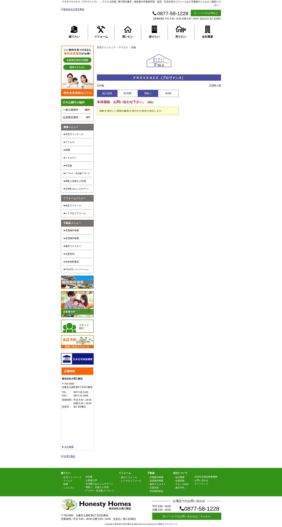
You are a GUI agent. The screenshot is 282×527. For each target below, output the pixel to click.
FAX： (65, 395)
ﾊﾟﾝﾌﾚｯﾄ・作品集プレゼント (100, 490)
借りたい (154, 36)
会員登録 (179, 480)
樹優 (67, 150)
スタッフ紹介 (182, 484)
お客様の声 (91, 480)
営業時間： (67, 400)
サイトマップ (201, 483)
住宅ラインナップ (74, 134)
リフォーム (101, 36)
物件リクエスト (73, 246)
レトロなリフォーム (75, 213)
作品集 (68, 165)
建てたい (74, 36)
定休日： (66, 406)
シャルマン (71, 157)
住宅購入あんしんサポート (77, 189)
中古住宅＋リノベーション (77, 269)
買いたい (127, 36)
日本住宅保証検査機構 (206, 476)
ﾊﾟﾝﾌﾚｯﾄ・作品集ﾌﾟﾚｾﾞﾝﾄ (77, 173)
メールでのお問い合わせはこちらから (188, 516)
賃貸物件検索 (72, 238)
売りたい (181, 36)
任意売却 (69, 254)
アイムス (69, 142)
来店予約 (179, 487)
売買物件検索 (72, 230)
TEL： (65, 392)
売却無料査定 (72, 261)
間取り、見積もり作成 (97, 487)
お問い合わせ (201, 480)
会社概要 (207, 36)
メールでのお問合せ (207, 13)
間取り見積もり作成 (75, 181)
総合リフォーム (73, 205)
